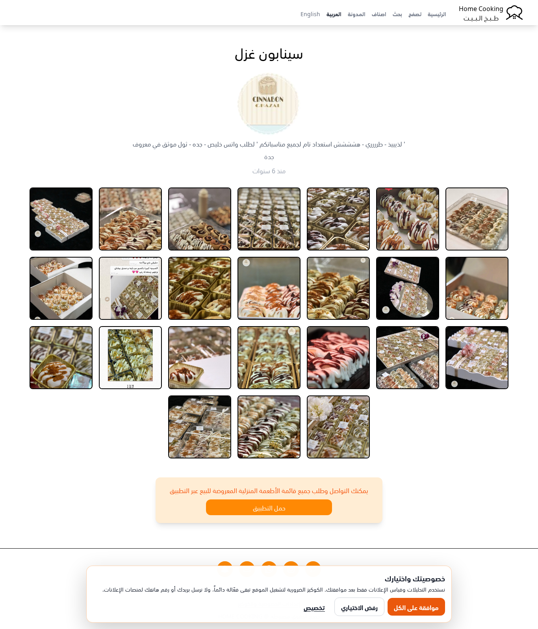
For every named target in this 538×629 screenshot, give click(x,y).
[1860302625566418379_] (338, 218)
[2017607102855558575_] (407, 357)
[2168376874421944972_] (130, 357)
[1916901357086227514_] (61, 218)
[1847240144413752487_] (476, 218)
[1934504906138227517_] (338, 288)
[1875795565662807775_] (269, 218)
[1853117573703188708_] (407, 218)
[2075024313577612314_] (269, 357)
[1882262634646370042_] (199, 218)
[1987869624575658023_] (199, 288)
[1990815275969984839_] (130, 288)
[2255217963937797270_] (199, 426)
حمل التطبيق (269, 507)
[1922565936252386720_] (476, 288)
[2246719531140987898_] (61, 357)
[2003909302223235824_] (476, 357)
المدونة (356, 13)
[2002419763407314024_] (61, 288)
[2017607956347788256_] (338, 357)
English (310, 13)
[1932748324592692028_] (407, 288)
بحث (397, 13)
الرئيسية (437, 13)
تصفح (414, 13)
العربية (334, 13)
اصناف (379, 13)
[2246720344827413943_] (338, 426)
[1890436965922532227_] (130, 218)
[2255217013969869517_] (269, 426)
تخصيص (314, 607)
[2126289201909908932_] (199, 357)
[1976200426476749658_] (269, 288)
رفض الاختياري (359, 607)
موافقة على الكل (416, 607)
